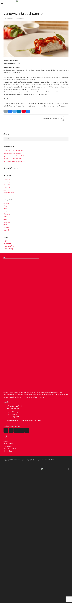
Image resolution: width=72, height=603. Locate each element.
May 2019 (7, 184)
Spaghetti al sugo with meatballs (14, 156)
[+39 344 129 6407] (5, 417)
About (6, 441)
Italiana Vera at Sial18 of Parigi (13, 150)
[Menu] (2, 3)
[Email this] (6, 111)
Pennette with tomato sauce (13, 158)
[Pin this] (24, 111)
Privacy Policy (8, 443)
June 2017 (7, 187)
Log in (6, 241)
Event (5, 211)
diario (5, 208)
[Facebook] (11, 430)
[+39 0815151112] (5, 414)
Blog (5, 206)
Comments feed (9, 246)
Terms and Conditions (11, 448)
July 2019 (7, 179)
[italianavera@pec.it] (5, 408)
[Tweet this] (14, 111)
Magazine (7, 214)
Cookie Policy (8, 446)
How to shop (8, 451)
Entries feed (7, 243)
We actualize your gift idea (12, 153)
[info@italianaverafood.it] (5, 406)
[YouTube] (16, 430)
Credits (53, 460)
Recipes (21, 18)
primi (17, 18)
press (5, 219)
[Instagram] (6, 430)
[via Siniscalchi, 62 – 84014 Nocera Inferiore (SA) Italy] (5, 420)
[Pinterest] (26, 430)
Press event (7, 222)
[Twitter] (21, 430)
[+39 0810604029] (5, 412)
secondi (6, 230)
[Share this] (10, 111)
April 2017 (7, 190)
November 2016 (9, 192)
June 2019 (7, 182)
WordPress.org (8, 249)
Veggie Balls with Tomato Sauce (14, 161)
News (5, 216)
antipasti (6, 203)
